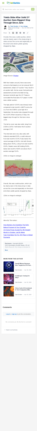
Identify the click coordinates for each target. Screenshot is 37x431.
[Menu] (3, 3)
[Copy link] (27, 32)
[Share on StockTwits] (13, 32)
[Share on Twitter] (9, 32)
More (6, 250)
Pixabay (15, 76)
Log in (8, 314)
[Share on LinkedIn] (16, 32)
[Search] (33, 9)
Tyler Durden (14, 26)
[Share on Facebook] (20, 32)
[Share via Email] (23, 32)
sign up (14, 314)
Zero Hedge (24, 26)
